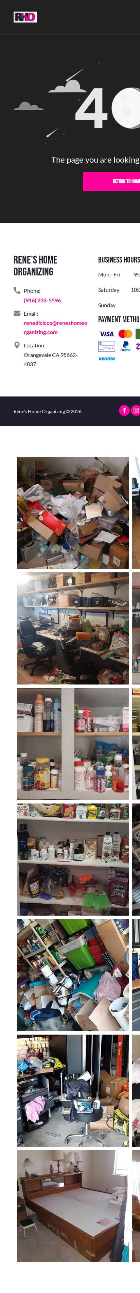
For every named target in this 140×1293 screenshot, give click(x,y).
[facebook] (124, 411)
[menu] (130, 15)
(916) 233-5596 (42, 300)
